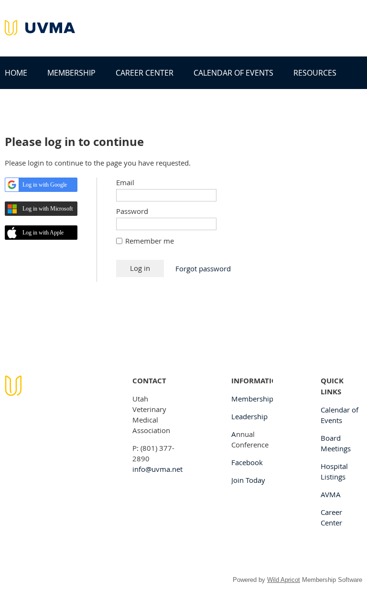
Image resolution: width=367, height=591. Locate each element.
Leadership (249, 416)
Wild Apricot (283, 579)
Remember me (149, 240)
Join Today (248, 480)
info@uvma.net (157, 469)
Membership (252, 398)
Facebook (247, 462)
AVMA (331, 494)
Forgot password (203, 268)
